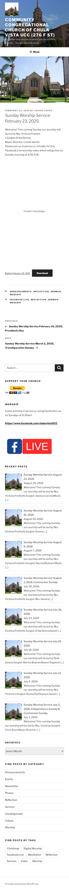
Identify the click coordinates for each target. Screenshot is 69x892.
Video (24, 861)
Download (42, 273)
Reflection (41, 291)
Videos (9, 820)
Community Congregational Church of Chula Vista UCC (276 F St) (30, 27)
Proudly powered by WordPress (22, 883)
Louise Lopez (43, 110)
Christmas (13, 848)
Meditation (34, 854)
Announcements (21, 291)
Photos (9, 793)
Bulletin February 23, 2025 (17, 273)
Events (9, 779)
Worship (15, 294)
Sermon (56, 291)
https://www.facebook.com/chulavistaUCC (31, 423)
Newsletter (11, 786)
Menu (36, 51)
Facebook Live (19, 299)
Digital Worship (33, 848)
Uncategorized (13, 813)
